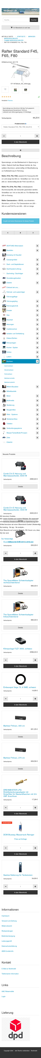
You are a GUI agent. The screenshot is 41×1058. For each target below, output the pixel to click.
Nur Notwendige (7, 538)
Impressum (29, 542)
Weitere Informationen (16, 542)
